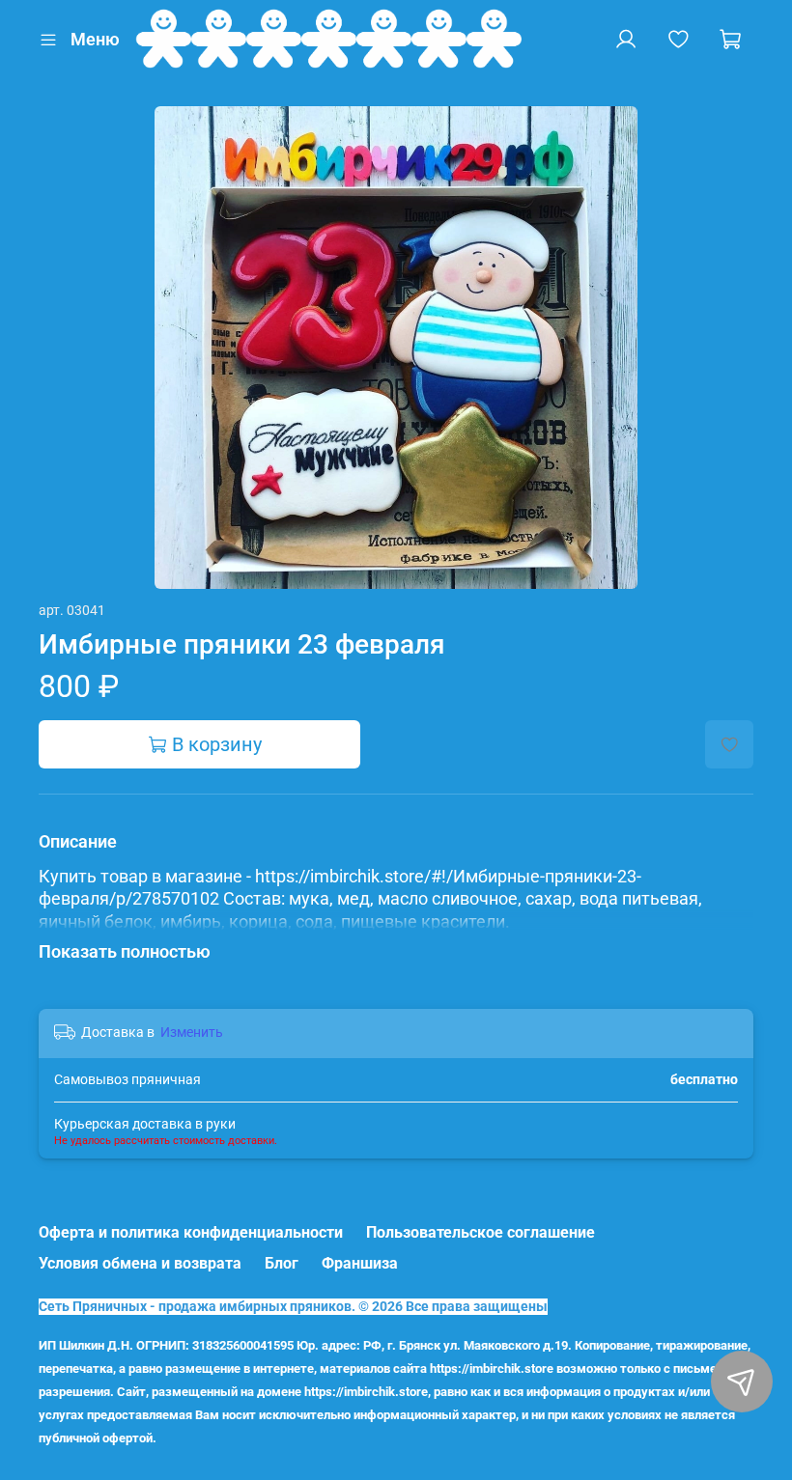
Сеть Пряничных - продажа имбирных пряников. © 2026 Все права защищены (293, 1306)
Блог (281, 1263)
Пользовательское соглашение (480, 1232)
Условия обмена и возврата (140, 1263)
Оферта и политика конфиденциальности (191, 1232)
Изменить (191, 1032)
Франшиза (360, 1263)
